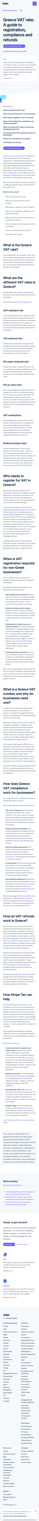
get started (30, 1120)
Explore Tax (7, 1271)
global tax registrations (18, 1076)
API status (24, 1432)
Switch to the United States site (14, 1516)
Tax (21, 10)
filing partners (21, 1108)
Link (4, 1371)
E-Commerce (25, 1337)
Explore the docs (9, 1297)
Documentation (26, 1426)
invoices (30, 744)
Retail (23, 1395)
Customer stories (9, 1454)
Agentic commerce (27, 1332)
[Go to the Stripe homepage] (5, 1315)
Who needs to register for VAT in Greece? (18, 117)
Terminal (6, 1398)
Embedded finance (27, 1340)
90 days (19, 965)
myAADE (14, 852)
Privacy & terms (8, 1467)
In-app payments (27, 1349)
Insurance (24, 1376)
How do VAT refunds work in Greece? (16, 139)
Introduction (8, 106)
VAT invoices (21, 863)
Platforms (24, 1357)
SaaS (23, 1360)
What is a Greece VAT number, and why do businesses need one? (18, 128)
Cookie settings (8, 1483)
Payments (6, 1379)
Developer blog (26, 1443)
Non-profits (25, 1384)
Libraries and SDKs (27, 1437)
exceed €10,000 (11, 636)
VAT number (19, 602)
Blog (4, 1457)
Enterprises (25, 1326)
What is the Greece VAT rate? (14, 110)
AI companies (25, 1363)
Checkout (6, 1340)
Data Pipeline (7, 1351)
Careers (24, 1454)
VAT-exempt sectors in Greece (21, 428)
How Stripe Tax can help (12, 142)
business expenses (10, 519)
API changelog (26, 1435)
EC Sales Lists (23, 898)
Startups (24, 1329)
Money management (28, 1354)
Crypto (5, 1349)
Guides (5, 1451)
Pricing (5, 1326)
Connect (6, 1346)
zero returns (10, 857)
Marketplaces (26, 1351)
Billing (5, 1335)
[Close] (35, 1511)
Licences (6, 1478)
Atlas (5, 1329)
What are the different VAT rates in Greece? (19, 114)
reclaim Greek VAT (28, 974)
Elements (6, 1354)
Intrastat (6, 901)
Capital (5, 1337)
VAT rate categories (23, 302)
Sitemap (6, 1481)
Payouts (6, 1382)
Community (7, 1459)
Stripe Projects (26, 1440)
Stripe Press (25, 1459)
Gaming (23, 1368)
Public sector (25, 1392)
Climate (5, 1343)
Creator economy (27, 1365)
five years (24, 884)
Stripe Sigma (7, 1393)
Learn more (7, 78)
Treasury (6, 1401)
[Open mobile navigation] (35, 4)
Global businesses (27, 1346)
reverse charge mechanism (13, 671)
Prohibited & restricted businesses (7, 1472)
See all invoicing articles (12, 1185)
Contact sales (22, 1244)
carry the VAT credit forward (18, 941)
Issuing (5, 1368)
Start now (8, 1244)
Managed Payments (10, 1373)
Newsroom (25, 1457)
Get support (7, 1494)
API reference (26, 1429)
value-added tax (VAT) (18, 156)
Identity (6, 1362)
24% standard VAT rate (12, 173)
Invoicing (6, 1365)
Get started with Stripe (13, 46)
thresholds (27, 901)
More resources (10, 10)
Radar (5, 1385)
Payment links (8, 1376)
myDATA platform (27, 889)
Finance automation (28, 1343)
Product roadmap (27, 1451)
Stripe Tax (7, 1005)
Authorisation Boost (10, 1332)
